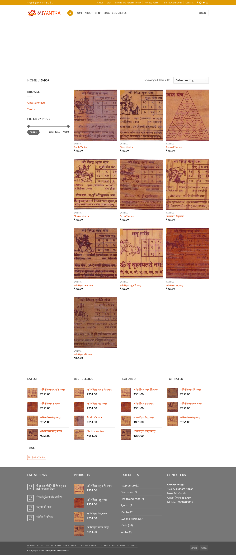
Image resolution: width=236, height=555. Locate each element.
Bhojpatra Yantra (36, 457)
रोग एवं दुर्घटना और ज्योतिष (49, 496)
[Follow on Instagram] (200, 3)
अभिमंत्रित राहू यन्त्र (174, 285)
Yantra (31, 109)
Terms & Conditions (172, 2)
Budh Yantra (80, 147)
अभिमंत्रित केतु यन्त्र (175, 216)
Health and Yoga (130, 498)
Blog (109, 2)
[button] (202, 12)
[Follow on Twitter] (204, 3)
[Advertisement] (118, 46)
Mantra (125, 512)
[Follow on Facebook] (197, 3)
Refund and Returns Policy (128, 2)
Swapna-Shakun (130, 518)
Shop (98, 13)
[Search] (70, 13)
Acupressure (128, 485)
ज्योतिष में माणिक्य (44, 516)
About (100, 2)
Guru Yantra (126, 147)
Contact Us (119, 13)
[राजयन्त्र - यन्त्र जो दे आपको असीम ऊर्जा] (44, 13)
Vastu (124, 525)
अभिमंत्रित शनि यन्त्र (83, 354)
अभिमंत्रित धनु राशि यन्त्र (130, 285)
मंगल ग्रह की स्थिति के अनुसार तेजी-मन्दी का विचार (51, 487)
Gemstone (127, 492)
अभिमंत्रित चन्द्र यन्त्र (83, 285)
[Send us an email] (207, 3)
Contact (189, 2)
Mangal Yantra (174, 147)
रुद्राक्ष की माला (43, 506)
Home (78, 13)
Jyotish (125, 505)
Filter (33, 132)
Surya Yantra (127, 216)
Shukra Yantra (81, 216)
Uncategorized (36, 102)
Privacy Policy (151, 2)
